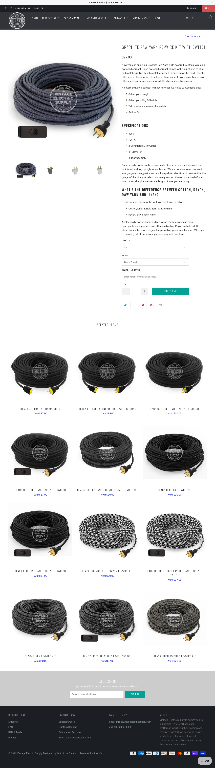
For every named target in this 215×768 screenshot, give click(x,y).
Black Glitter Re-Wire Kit (175, 452)
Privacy (12, 737)
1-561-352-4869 (22, 8)
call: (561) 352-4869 (120, 727)
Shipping (13, 721)
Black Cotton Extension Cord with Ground (107, 371)
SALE (157, 17)
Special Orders (67, 721)
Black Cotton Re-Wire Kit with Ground (175, 371)
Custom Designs (68, 727)
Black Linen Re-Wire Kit (40, 619)
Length (126, 240)
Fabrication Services (70, 732)
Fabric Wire (49, 17)
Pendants (120, 17)
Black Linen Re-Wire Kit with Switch (107, 619)
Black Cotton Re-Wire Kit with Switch (40, 452)
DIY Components (97, 17)
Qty (124, 284)
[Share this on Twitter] (125, 305)
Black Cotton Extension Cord (40, 371)
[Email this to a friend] (160, 305)
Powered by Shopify (91, 753)
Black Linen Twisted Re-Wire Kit (175, 619)
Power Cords (71, 17)
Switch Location (131, 270)
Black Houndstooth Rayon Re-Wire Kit (107, 534)
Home (35, 17)
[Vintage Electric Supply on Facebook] (5, 8)
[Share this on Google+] (151, 305)
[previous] (14, 99)
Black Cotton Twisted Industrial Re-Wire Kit (107, 452)
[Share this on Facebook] (134, 305)
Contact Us (40, 8)
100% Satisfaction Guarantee (75, 737)
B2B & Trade (15, 732)
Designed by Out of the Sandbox (61, 753)
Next (201, 36)
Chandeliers (140, 17)
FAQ (10, 727)
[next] (112, 99)
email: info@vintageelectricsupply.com (130, 721)
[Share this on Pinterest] (142, 305)
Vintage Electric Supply (29, 753)
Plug (125, 255)
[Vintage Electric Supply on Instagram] (10, 8)
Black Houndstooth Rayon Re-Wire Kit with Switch (175, 534)
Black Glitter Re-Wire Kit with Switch (40, 534)
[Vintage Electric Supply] (17, 21)
